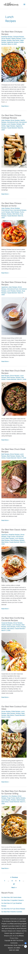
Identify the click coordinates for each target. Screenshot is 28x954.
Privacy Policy (14, 938)
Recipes (9, 40)
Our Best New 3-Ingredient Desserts (12, 900)
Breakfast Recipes (6, 36)
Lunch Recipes (11, 124)
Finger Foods (11, 536)
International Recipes (19, 210)
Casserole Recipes (6, 623)
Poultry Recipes (20, 626)
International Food (12, 122)
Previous (14, 877)
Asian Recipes (5, 120)
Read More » (5, 106)
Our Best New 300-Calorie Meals (11, 897)
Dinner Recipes (6, 38)
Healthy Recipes (16, 38)
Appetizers (4, 287)
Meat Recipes (15, 212)
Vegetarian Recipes (13, 42)
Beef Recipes (5, 375)
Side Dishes (15, 40)
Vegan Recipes (10, 126)
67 (14, 884)
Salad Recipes (20, 800)
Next (14, 887)
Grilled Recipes (15, 711)
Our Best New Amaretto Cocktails (11, 911)
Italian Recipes (9, 538)
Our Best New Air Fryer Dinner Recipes (13, 908)
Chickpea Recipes (18, 36)
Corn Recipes (13, 796)
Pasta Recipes (14, 540)
